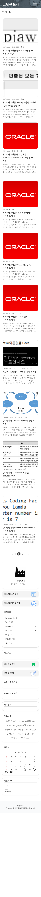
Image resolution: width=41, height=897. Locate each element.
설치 (15, 730)
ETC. (9, 639)
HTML (16, 721)
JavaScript (11, 725)
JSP (33, 734)
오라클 (33, 729)
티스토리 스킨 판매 (11, 594)
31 (11, 772)
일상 (9, 643)
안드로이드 (11, 734)
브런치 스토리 (9, 673)
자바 (26, 729)
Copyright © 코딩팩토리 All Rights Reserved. (20, 808)
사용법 (19, 734)
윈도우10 (9, 721)
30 (6, 772)
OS (8, 635)
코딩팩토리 (20, 805)
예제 (22, 721)
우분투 (21, 729)
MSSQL (28, 721)
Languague (11, 618)
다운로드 (27, 733)
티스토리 (9, 729)
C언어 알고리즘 (21, 725)
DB (8, 630)
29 (34, 769)
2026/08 (20, 752)
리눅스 (23, 738)
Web (9, 622)
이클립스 (15, 738)
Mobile (9, 626)
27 (25, 769)
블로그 (31, 725)
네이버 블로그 (9, 664)
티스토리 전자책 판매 (12, 603)
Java (28, 738)
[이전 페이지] (12, 554)
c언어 (34, 721)
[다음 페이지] (28, 554)
